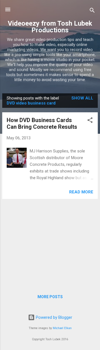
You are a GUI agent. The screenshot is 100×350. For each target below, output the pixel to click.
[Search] (92, 11)
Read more (81, 192)
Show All (82, 98)
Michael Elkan (62, 328)
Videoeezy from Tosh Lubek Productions (50, 27)
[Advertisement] (50, 242)
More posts (50, 297)
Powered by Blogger (53, 317)
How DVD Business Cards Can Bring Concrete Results (42, 123)
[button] (90, 121)
